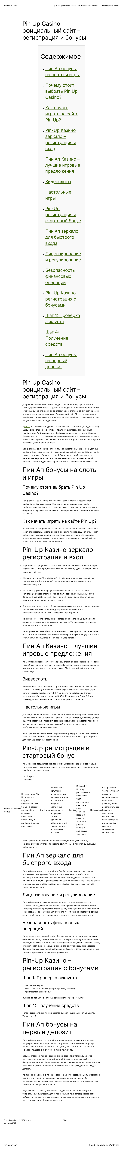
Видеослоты (58, 181)
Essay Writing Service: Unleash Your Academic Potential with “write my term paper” (84, 6)
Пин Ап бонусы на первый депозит (61, 360)
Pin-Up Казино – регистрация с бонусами (62, 299)
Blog (29, 1120)
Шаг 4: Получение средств (56, 338)
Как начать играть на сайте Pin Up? (61, 114)
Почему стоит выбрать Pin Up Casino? (61, 91)
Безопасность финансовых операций (60, 276)
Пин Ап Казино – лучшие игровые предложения (62, 165)
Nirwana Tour (10, 5)
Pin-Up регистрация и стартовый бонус (63, 214)
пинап (27, 426)
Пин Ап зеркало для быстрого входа (61, 237)
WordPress (114, 1145)
